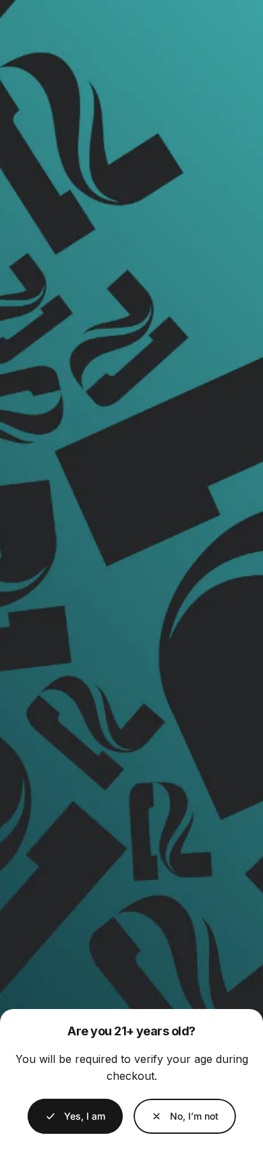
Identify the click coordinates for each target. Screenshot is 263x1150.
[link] (185, 1116)
